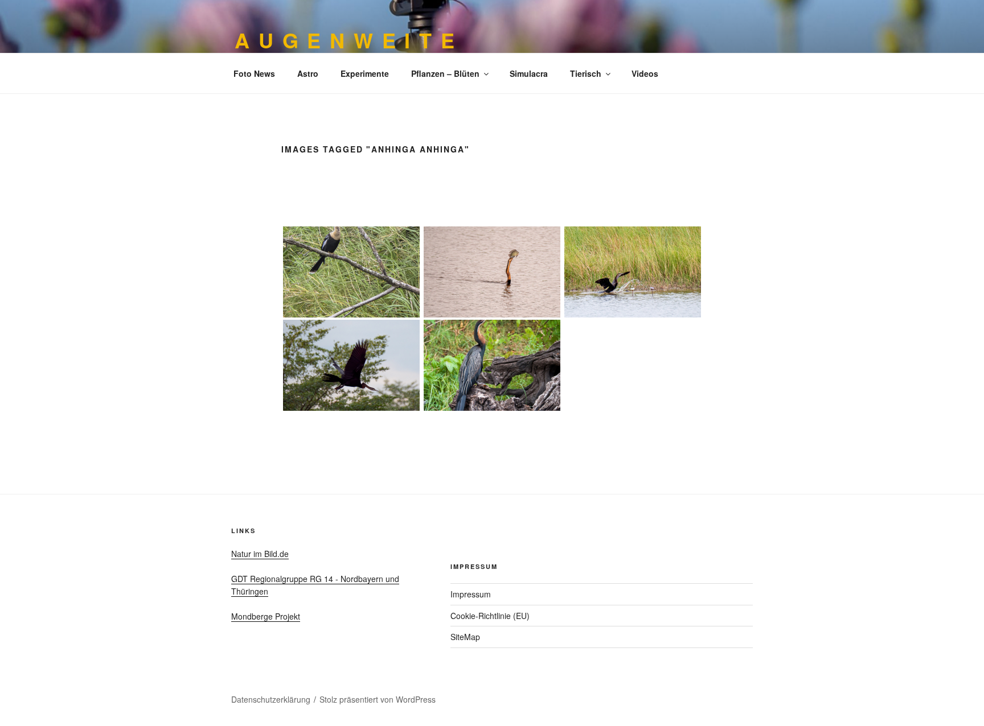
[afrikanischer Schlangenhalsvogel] (492, 365)
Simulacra (529, 73)
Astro (307, 73)
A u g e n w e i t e (345, 40)
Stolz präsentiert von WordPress (377, 699)
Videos (645, 73)
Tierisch (585, 73)
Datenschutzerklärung (270, 699)
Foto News (254, 73)
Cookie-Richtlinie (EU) (490, 615)
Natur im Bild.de (260, 553)
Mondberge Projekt (265, 616)
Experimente (365, 73)
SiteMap (465, 636)
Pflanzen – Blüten (445, 73)
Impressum (470, 594)
